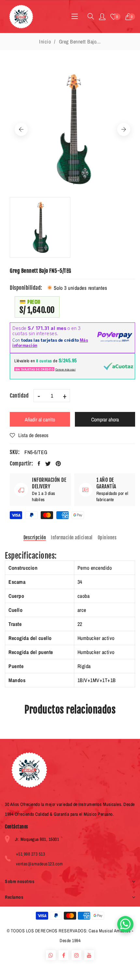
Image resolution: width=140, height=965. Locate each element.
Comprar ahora (105, 419)
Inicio (45, 41)
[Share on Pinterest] (58, 463)
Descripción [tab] (34, 537)
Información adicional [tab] (72, 537)
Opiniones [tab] (107, 537)
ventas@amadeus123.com (39, 864)
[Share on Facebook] (39, 463)
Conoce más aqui (65, 369)
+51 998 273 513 (30, 854)
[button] (130, 16)
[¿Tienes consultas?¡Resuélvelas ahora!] (125, 924)
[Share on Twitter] (48, 463)
